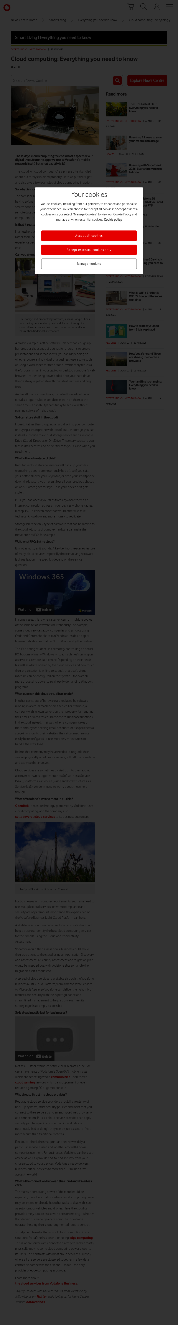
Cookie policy (113, 220)
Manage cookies (89, 264)
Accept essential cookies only (89, 250)
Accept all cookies (89, 236)
